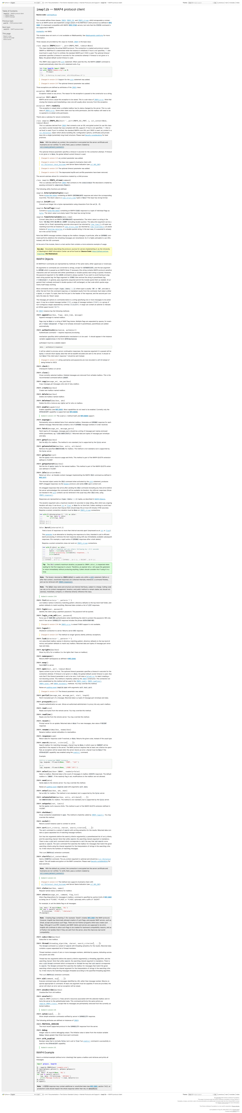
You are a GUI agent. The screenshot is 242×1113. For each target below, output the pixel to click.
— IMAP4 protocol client (111, 2)
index (238, 2)
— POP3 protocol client (12, 23)
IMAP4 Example (10, 17)
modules (232, 2)
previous (221, 2)
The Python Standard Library (69, 2)
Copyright (218, 1097)
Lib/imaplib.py (52, 15)
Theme (185, 2)
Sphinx (234, 1111)
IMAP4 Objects (9, 15)
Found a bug (235, 1109)
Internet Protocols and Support (89, 2)
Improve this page (8, 37)
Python (6, 2)
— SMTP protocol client (13, 29)
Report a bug (7, 36)
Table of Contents (9, 11)
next (226, 2)
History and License (223, 1102)
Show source (7, 39)
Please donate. (236, 1106)
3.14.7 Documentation (51, 2)
